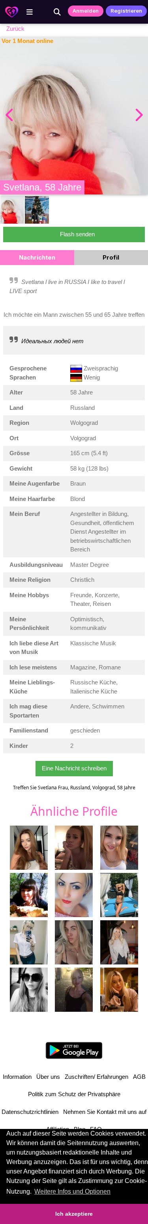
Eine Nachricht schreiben (74, 768)
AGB (139, 1076)
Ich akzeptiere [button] (74, 1214)
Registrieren (126, 10)
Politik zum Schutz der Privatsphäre (74, 1094)
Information (17, 1076)
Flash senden (77, 234)
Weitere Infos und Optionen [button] (72, 1191)
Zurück (15, 28)
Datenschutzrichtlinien (30, 1111)
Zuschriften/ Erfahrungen (96, 1076)
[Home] (11, 12)
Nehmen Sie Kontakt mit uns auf (104, 1111)
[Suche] (57, 12)
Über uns (48, 1076)
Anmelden (86, 10)
